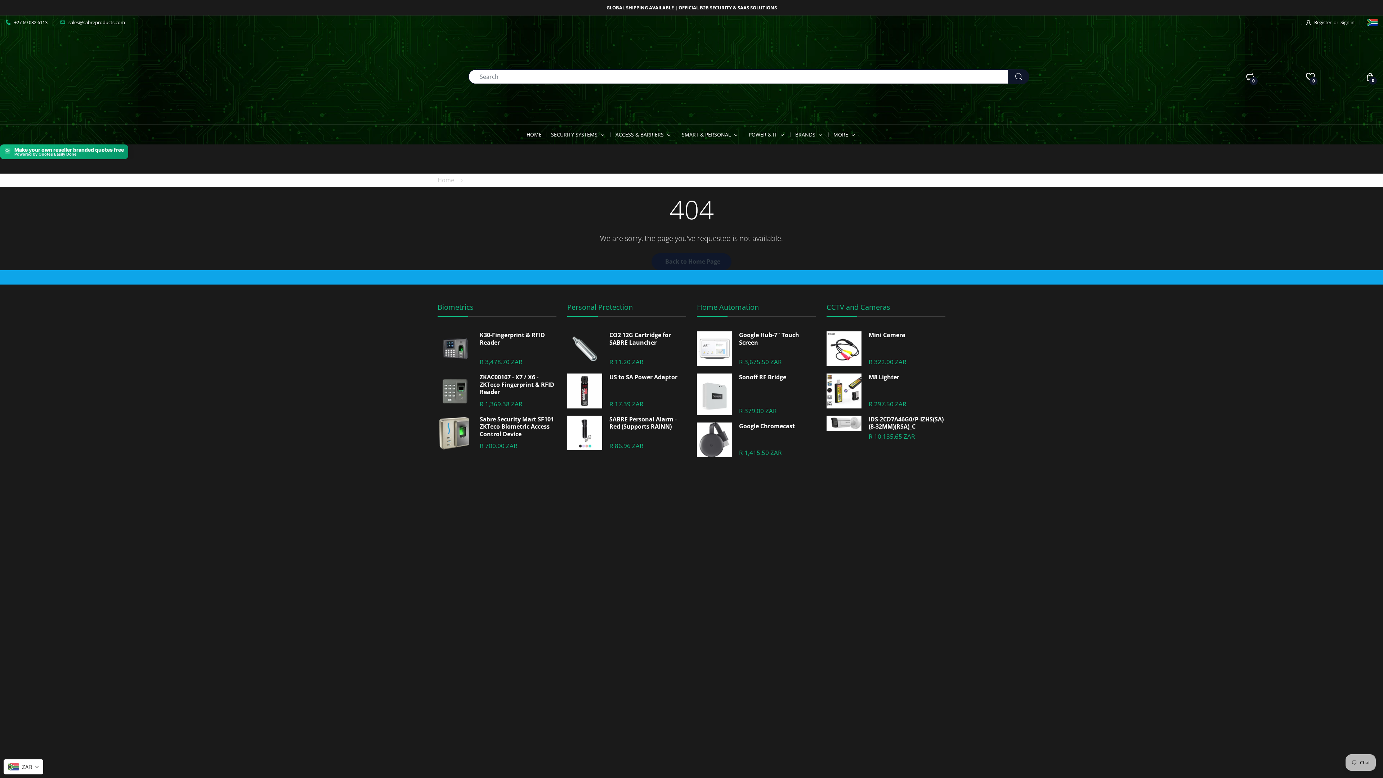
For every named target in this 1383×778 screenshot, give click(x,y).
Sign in (1348, 22)
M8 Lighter (884, 377)
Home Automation (728, 307)
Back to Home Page (692, 261)
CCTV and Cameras (858, 307)
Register (1323, 22)
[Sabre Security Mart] (45, 76)
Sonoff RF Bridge (762, 377)
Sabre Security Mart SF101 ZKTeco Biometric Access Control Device (517, 427)
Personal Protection (600, 307)
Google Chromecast (767, 426)
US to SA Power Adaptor (643, 377)
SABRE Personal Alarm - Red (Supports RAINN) (643, 423)
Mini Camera (887, 335)
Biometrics (456, 307)
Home (446, 180)
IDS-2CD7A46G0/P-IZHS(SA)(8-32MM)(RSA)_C (906, 423)
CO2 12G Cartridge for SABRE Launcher (640, 338)
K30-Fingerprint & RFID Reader (512, 338)
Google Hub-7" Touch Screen (769, 338)
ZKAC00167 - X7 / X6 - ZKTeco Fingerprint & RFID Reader (517, 385)
